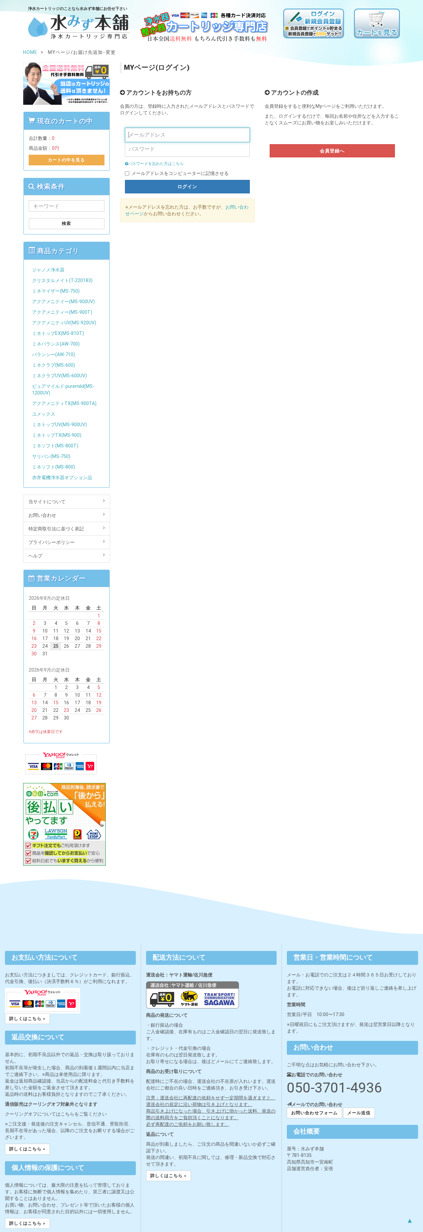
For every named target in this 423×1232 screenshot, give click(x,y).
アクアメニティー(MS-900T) (62, 312)
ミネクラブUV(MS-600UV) (59, 375)
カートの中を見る (66, 159)
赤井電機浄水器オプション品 (62, 477)
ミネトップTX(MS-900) (56, 435)
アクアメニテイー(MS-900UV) (63, 301)
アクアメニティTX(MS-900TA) (64, 403)
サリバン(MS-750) (51, 456)
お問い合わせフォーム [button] (314, 1112)
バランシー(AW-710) (53, 354)
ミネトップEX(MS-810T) (58, 333)
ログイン (187, 186)
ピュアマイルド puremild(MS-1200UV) (63, 389)
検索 (66, 223)
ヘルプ (35, 555)
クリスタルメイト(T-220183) (62, 280)
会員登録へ (332, 150)
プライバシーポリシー (51, 542)
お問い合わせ (42, 515)
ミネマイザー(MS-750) (56, 291)
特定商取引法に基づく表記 (56, 528)
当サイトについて (46, 501)
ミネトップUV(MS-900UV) (59, 424)
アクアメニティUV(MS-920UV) (64, 322)
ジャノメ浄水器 (48, 269)
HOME (30, 52)
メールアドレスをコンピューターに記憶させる (180, 173)
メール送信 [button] (358, 1112)
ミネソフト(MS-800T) (55, 445)
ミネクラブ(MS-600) (53, 365)
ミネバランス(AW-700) (56, 344)
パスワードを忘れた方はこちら (156, 163)
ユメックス (43, 414)
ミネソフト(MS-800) (53, 467)
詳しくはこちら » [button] (27, 1018)
